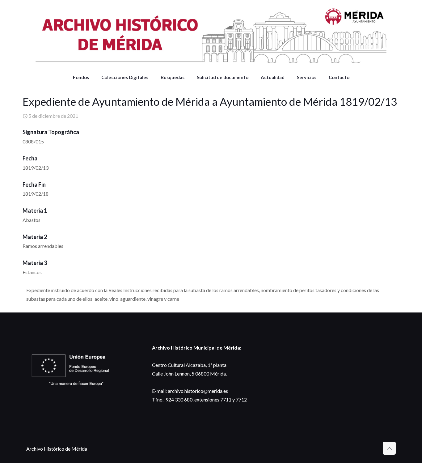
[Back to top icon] (389, 448)
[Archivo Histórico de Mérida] (211, 34)
